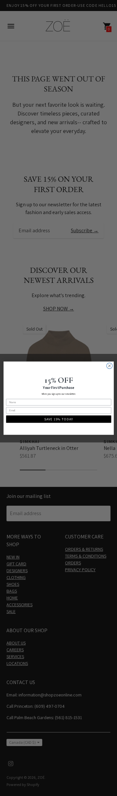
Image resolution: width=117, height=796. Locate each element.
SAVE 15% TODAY (58, 419)
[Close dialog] (109, 365)
